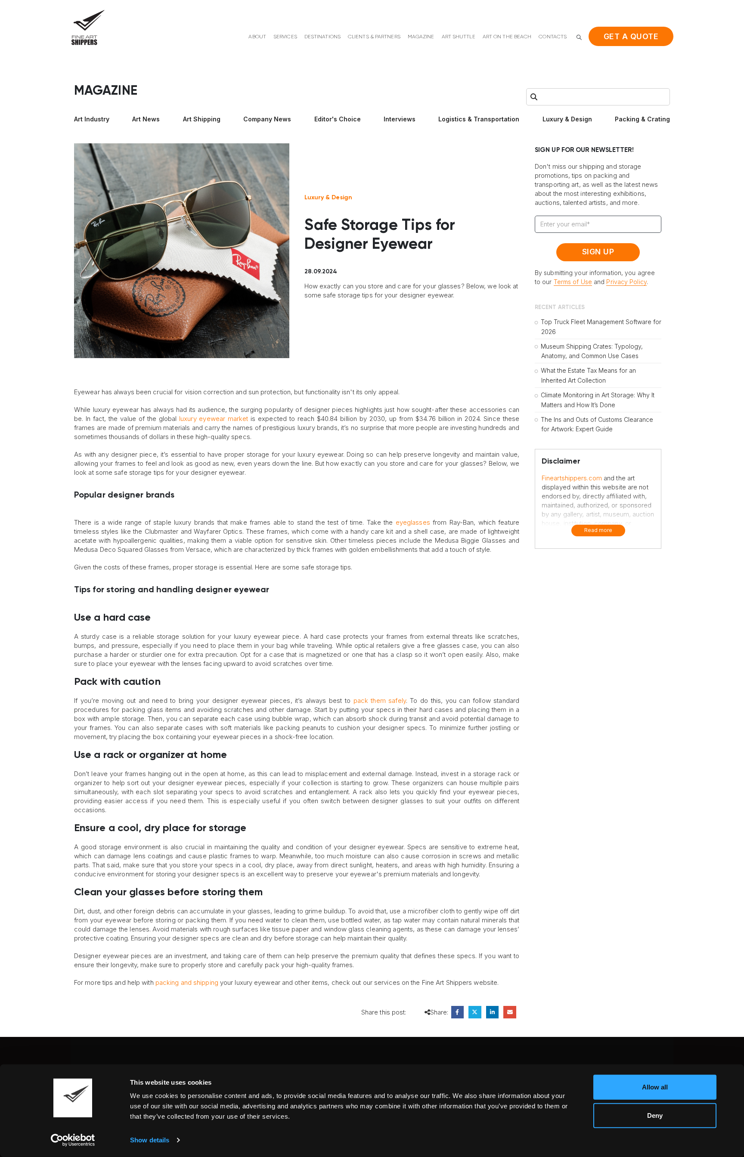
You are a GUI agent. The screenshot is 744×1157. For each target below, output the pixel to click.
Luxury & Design (567, 119)
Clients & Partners (374, 37)
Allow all (655, 1087)
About (257, 37)
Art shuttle (458, 37)
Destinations (322, 37)
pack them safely (379, 700)
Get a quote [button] (631, 36)
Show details (149, 1140)
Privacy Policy (626, 281)
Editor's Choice (337, 119)
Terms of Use (573, 281)
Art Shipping (201, 119)
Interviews (399, 119)
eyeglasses (413, 522)
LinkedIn (492, 1012)
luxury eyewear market (213, 419)
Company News (267, 119)
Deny (655, 1115)
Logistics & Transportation (478, 119)
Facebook (457, 1012)
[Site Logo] (88, 27)
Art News (146, 119)
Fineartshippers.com (572, 478)
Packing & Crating (642, 119)
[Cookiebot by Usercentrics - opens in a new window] (73, 1140)
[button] (579, 37)
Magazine (421, 37)
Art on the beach (507, 37)
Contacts (553, 37)
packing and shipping (186, 982)
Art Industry (91, 119)
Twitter (474, 1012)
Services (285, 37)
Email (509, 1012)
